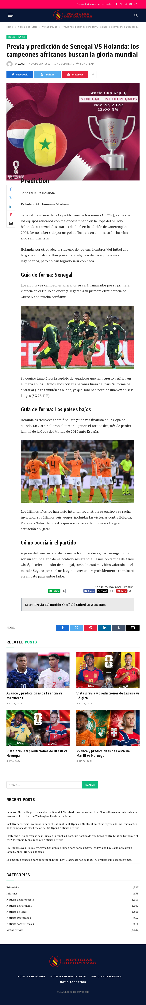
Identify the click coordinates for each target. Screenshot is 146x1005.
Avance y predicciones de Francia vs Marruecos (34, 695)
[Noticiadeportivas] (73, 15)
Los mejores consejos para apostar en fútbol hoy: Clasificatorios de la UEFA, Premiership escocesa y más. (69, 859)
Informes (11, 893)
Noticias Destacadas (18, 917)
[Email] (10, 223)
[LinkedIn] (10, 206)
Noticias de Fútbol (31, 976)
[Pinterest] (10, 214)
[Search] (136, 15)
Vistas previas (16, 37)
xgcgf (22, 64)
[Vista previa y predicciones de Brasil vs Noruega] (38, 728)
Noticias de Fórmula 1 (19, 905)
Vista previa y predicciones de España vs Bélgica (107, 695)
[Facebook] (10, 189)
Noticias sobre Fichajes (20, 924)
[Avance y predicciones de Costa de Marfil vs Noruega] (108, 728)
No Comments (65, 64)
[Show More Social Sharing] (93, 74)
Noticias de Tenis (16, 911)
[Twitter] (10, 197)
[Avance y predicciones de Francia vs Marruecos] (38, 670)
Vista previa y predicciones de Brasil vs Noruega (36, 753)
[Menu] (10, 15)
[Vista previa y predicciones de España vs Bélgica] (108, 670)
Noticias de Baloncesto (20, 899)
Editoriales (13, 887)
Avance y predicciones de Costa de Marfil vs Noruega (103, 753)
